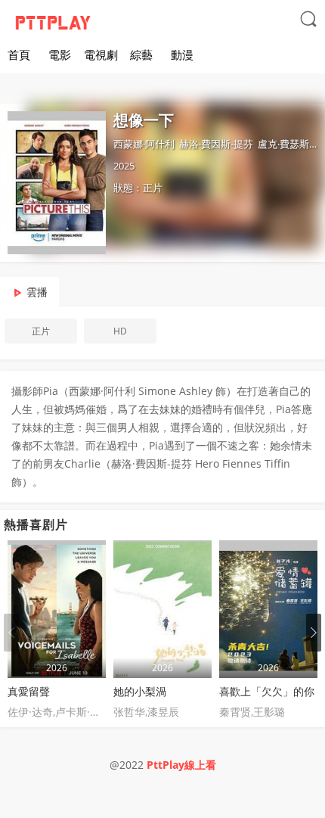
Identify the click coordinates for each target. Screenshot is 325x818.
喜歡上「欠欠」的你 (266, 691)
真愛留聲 (29, 691)
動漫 (182, 54)
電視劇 (101, 54)
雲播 (37, 292)
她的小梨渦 (139, 691)
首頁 (19, 54)
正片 (41, 331)
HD (120, 331)
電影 (59, 54)
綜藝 (141, 54)
